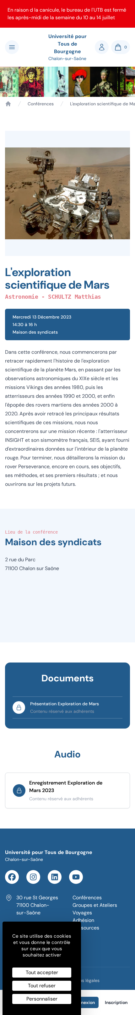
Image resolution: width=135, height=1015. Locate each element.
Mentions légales (83, 980)
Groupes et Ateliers (95, 905)
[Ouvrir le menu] (12, 47)
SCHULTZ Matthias (74, 296)
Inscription (116, 1002)
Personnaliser (41, 999)
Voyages (82, 912)
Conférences (41, 104)
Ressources (86, 927)
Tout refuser (42, 985)
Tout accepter (42, 972)
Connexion (84, 1002)
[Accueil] (8, 104)
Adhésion (83, 920)
